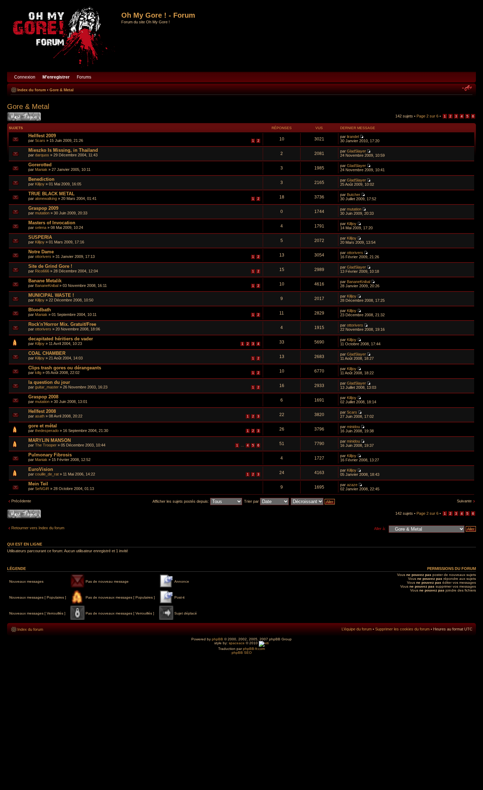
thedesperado (47, 430)
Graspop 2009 (43, 208)
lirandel (353, 136)
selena (40, 227)
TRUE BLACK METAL (51, 193)
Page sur (427, 116)
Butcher (353, 194)
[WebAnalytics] (264, 643)
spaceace (237, 643)
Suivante (464, 501)
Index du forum (31, 90)
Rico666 (42, 271)
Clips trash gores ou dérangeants (64, 367)
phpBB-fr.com (254, 649)
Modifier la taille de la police (467, 88)
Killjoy (40, 184)
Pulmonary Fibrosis (50, 454)
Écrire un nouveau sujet (23, 116)
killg (38, 372)
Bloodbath (39, 309)
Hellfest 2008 (42, 411)
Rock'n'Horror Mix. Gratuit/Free (62, 324)
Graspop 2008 (43, 396)
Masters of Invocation (51, 222)
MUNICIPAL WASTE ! (51, 295)
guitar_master (47, 387)
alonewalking (46, 198)
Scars (40, 140)
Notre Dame (41, 251)
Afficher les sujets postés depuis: (181, 501)
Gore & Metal (62, 90)
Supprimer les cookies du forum (402, 629)
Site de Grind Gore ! (50, 266)
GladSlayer (356, 151)
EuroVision (40, 469)
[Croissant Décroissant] (313, 501)
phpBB (217, 639)
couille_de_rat (47, 474)
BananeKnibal (46, 285)
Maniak (41, 169)
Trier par (252, 501)
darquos (42, 155)
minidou (353, 427)
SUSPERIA (40, 237)
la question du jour (49, 382)
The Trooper (46, 445)
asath (40, 416)
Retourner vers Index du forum (37, 528)
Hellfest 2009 (42, 135)
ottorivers (43, 256)
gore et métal (42, 425)
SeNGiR (42, 488)
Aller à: (380, 528)
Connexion (24, 77)
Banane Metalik (45, 280)
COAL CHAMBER (46, 353)
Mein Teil (38, 483)
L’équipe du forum (357, 629)
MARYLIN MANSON (49, 440)
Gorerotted (40, 164)
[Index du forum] (65, 38)
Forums (84, 77)
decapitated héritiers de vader (60, 338)
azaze (352, 485)
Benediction (41, 179)
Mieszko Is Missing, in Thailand (63, 150)
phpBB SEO (242, 653)
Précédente (21, 501)
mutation (42, 213)
